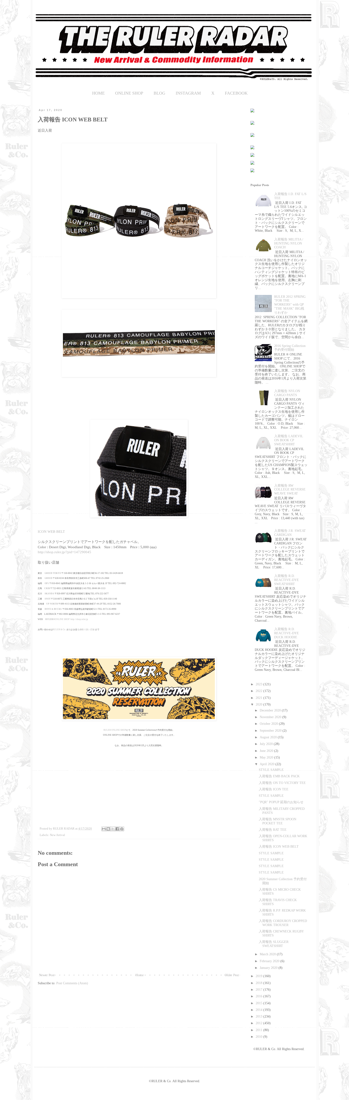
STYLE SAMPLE (271, 770)
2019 (259, 976)
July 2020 (267, 744)
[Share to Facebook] (117, 828)
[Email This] (103, 828)
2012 (259, 1023)
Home (140, 975)
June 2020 (267, 751)
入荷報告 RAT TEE (273, 829)
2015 (259, 1003)
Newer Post (46, 975)
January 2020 (269, 968)
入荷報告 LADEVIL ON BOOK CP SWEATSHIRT (288, 440)
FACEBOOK (236, 93)
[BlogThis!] (108, 828)
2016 (259, 996)
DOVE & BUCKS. (53, 609)
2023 (259, 684)
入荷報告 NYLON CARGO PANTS (287, 393)
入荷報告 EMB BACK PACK (279, 776)
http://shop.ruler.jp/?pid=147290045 (64, 552)
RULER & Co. (59, 629)
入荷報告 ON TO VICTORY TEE (282, 783)
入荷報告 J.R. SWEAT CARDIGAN (290, 533)
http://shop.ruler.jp (79, 619)
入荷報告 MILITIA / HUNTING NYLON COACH (288, 243)
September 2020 (271, 730)
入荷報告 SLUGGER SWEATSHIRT (273, 944)
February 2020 (270, 961)
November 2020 (271, 717)
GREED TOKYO (53, 573)
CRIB (47, 588)
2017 (259, 989)
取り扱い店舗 (88, 629)
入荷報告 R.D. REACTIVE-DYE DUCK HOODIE (286, 633)
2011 (259, 1030)
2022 (259, 691)
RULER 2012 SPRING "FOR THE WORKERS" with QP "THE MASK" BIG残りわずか (290, 304)
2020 (259, 704)
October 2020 (269, 723)
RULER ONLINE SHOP (115, 730)
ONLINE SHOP (129, 93)
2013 (259, 1016)
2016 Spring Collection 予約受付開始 (290, 348)
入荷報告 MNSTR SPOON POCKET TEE (277, 821)
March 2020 (268, 954)
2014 (259, 1010)
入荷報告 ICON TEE (273, 789)
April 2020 (267, 764)
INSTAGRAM (188, 93)
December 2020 (271, 710)
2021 (259, 698)
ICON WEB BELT (51, 531)
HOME (98, 93)
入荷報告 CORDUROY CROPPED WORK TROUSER (283, 923)
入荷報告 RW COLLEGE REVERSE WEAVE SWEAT (290, 489)
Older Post (232, 975)
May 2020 (267, 757)
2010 (259, 1036)
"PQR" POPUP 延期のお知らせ (281, 802)
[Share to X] (112, 828)
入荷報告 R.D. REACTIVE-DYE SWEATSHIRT (286, 580)
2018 (259, 983)
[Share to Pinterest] (121, 828)
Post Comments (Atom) (72, 983)
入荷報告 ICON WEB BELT (279, 846)
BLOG (159, 93)
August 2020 (269, 737)
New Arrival (57, 835)
